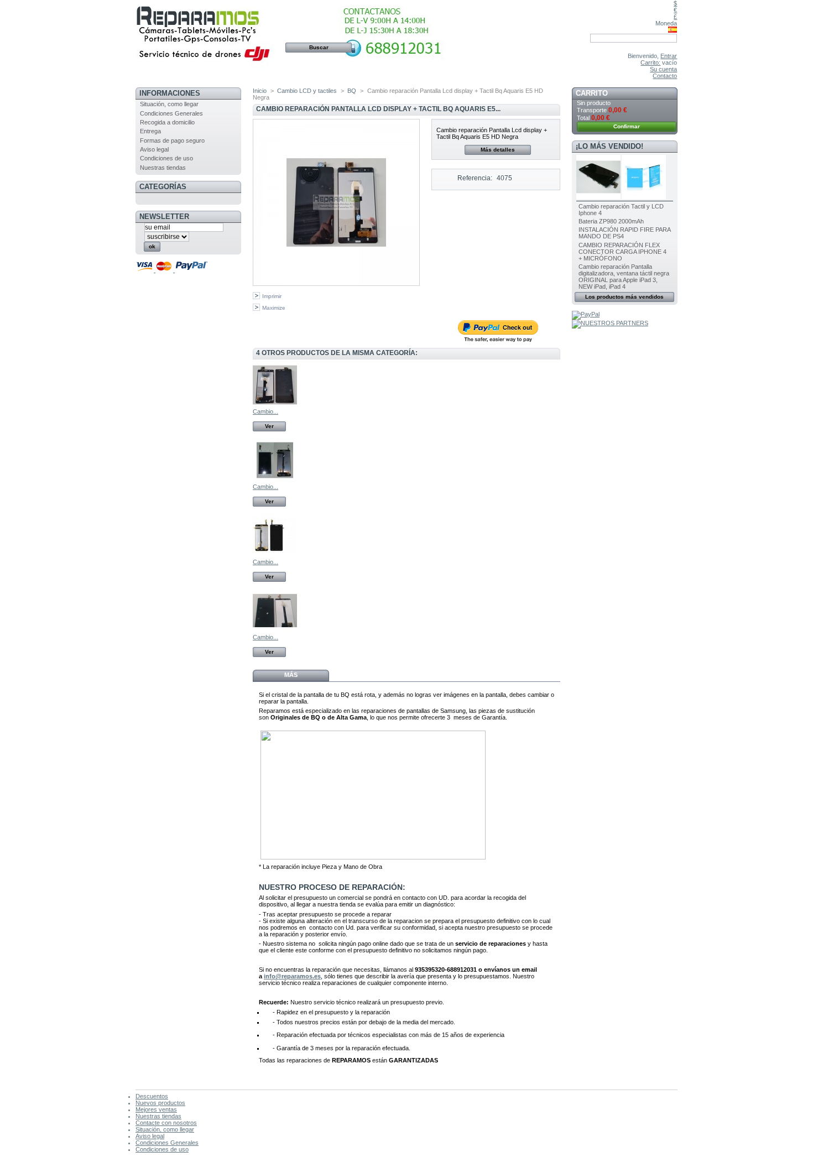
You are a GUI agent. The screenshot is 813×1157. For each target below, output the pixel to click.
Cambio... (265, 411)
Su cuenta (663, 69)
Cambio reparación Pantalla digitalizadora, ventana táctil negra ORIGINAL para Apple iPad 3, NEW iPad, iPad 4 (624, 276)
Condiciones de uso (166, 158)
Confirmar (626, 126)
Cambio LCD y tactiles (307, 90)
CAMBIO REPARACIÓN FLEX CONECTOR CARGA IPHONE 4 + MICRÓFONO (622, 252)
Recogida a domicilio (167, 122)
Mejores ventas (156, 1109)
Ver (269, 426)
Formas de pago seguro (172, 140)
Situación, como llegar (169, 104)
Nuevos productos (160, 1102)
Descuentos (152, 1096)
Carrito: (650, 62)
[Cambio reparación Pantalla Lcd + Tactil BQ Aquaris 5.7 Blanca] (275, 480)
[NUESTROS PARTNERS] (610, 323)
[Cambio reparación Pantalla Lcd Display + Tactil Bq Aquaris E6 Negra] (275, 630)
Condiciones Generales (171, 113)
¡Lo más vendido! (609, 146)
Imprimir (272, 296)
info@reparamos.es (292, 976)
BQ (351, 90)
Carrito (592, 93)
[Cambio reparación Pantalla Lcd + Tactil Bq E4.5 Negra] (275, 405)
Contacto (665, 75)
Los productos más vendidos (624, 297)
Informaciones (169, 93)
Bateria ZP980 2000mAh (611, 221)
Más (291, 674)
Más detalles (498, 150)
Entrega (150, 131)
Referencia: (474, 178)
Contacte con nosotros (166, 1122)
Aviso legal (154, 149)
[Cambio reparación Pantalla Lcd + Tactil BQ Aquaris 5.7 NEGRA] (275, 555)
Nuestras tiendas (163, 167)
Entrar (668, 56)
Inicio (260, 90)
